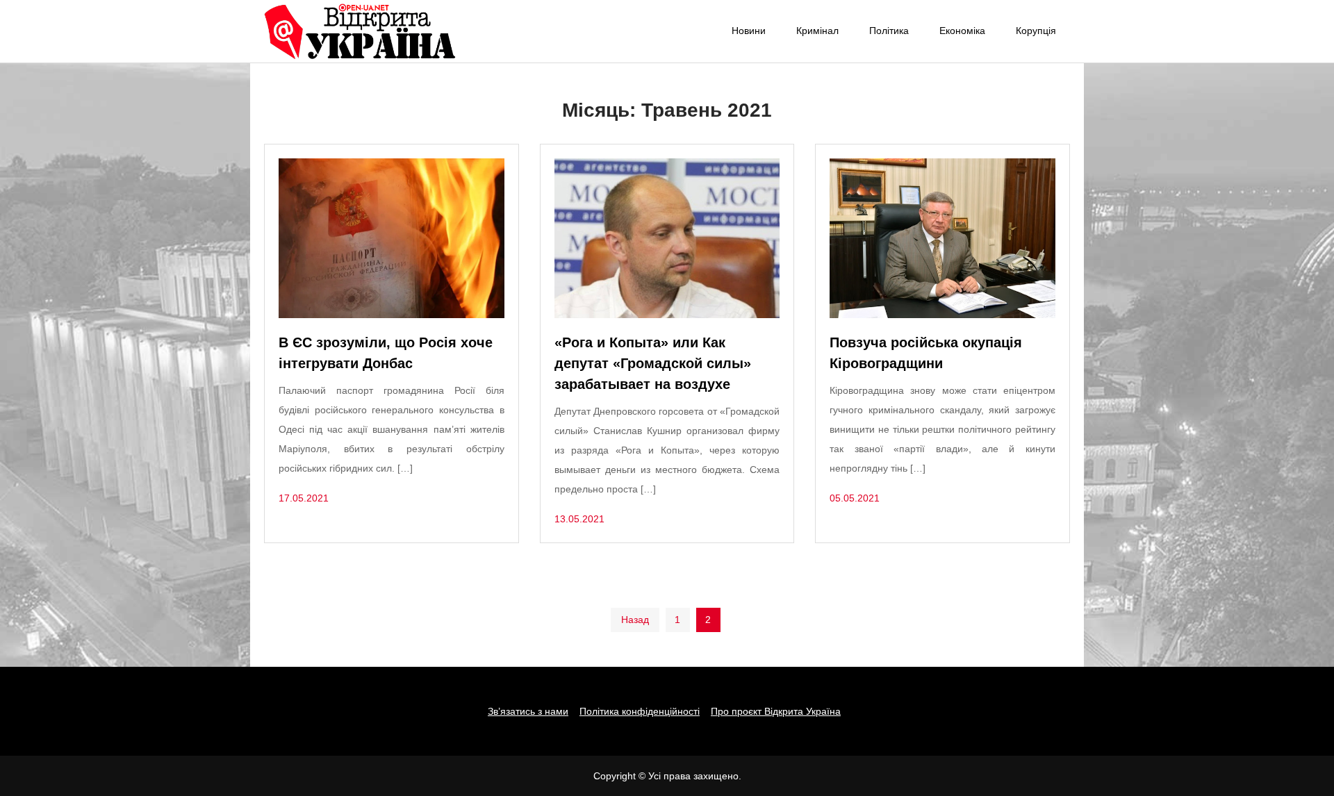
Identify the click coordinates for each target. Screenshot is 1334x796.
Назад (635, 619)
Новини (749, 30)
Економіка (962, 30)
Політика (889, 30)
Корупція (1036, 30)
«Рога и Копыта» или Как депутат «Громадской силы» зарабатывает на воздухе (652, 363)
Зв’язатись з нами (528, 711)
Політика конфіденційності (639, 711)
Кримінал (817, 30)
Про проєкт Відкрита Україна (776, 711)
